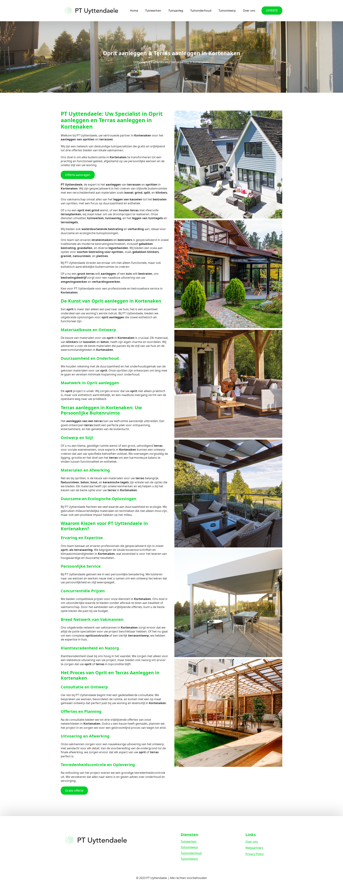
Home (134, 11)
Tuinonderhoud (200, 11)
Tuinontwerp (227, 11)
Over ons (249, 11)
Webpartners (254, 848)
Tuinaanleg (175, 11)
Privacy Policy (254, 854)
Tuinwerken (153, 11)
